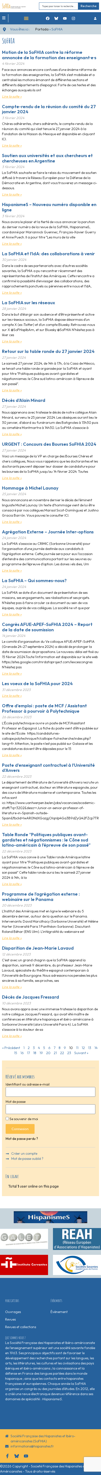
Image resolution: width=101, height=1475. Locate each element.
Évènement (59, 1312)
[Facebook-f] (7, 1456)
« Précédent (11, 1048)
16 (22, 1053)
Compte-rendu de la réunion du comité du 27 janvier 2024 (49, 109)
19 (41, 1053)
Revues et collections (20, 1327)
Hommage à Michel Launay (30, 488)
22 (62, 1053)
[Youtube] (65, 18)
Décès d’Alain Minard (23, 400)
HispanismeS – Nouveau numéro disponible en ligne (49, 207)
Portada (42, 29)
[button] (26, 18)
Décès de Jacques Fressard (30, 997)
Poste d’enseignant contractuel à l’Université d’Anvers (48, 767)
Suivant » (81, 1053)
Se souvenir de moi (23, 1119)
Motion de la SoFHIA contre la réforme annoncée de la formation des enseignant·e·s (49, 54)
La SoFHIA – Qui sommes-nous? (34, 580)
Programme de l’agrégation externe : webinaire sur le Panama (41, 896)
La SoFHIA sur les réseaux (28, 302)
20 (48, 1053)
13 (89, 1048)
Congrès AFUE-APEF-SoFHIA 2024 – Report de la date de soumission (47, 627)
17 (28, 1053)
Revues (10, 1319)
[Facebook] (47, 18)
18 (34, 1053)
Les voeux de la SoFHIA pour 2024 (37, 683)
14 (96, 1048)
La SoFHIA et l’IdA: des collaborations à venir (48, 253)
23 (69, 1053)
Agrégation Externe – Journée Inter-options (48, 532)
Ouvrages (13, 1312)
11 (77, 1048)
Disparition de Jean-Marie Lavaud (38, 948)
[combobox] (58, 5)
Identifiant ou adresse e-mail (28, 1084)
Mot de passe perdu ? (22, 1138)
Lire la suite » (12, 96)
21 (55, 1053)
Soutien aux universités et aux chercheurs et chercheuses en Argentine (47, 158)
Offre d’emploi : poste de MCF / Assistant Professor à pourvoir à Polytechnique (44, 708)
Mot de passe (15, 1101)
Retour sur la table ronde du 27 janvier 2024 (48, 351)
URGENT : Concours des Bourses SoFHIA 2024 (49, 444)
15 (15, 1053)
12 (83, 1048)
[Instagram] (73, 18)
